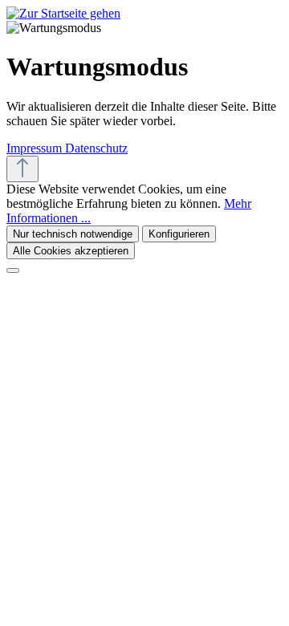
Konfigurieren (179, 234)
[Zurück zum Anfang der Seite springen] (22, 169)
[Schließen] (12, 270)
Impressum (35, 148)
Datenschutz (96, 148)
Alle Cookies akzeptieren (70, 251)
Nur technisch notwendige (72, 234)
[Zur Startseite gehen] (63, 13)
